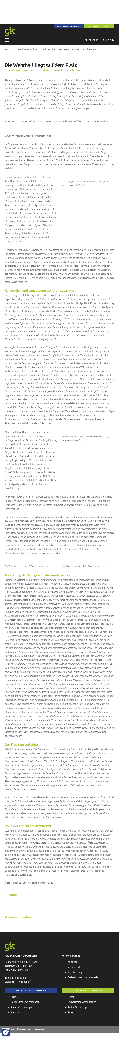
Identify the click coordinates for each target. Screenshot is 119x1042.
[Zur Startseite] (12, 31)
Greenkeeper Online (26, 49)
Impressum (40, 1029)
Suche (91, 40)
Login (108, 40)
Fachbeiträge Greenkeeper (56, 49)
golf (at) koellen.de (15, 977)
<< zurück (11, 894)
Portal (8, 49)
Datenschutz (24, 1029)
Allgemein (90, 49)
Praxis (77, 49)
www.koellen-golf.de (17, 981)
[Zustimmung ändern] (6, 1032)
